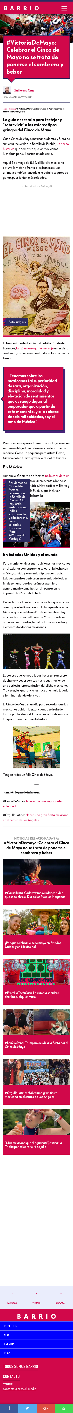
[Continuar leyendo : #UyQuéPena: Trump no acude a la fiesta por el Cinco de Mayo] (36, 1022)
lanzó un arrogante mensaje (35, 348)
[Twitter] (27, 1408)
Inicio (5, 109)
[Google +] (46, 1408)
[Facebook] (9, 1408)
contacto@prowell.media (19, 1389)
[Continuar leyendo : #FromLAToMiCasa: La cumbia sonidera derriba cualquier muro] (36, 972)
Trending (12, 109)
